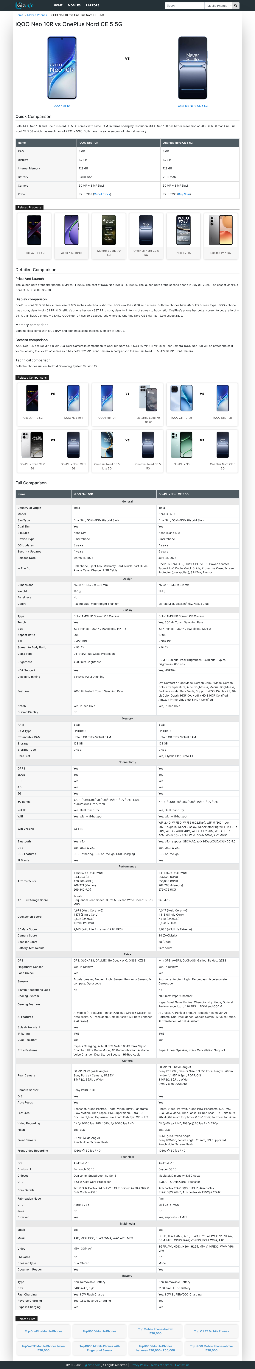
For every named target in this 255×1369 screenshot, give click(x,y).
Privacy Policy (139, 1365)
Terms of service (161, 1365)
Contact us (182, 1365)
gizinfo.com (92, 1365)
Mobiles (74, 5)
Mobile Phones (37, 15)
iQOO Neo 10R (62, 105)
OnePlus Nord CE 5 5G (193, 105)
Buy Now (184, 194)
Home (58, 5)
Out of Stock (102, 194)
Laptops (92, 5)
